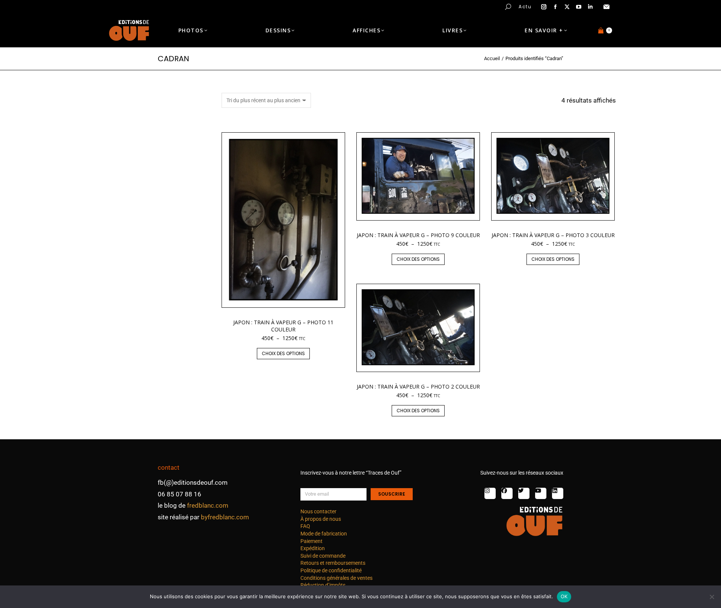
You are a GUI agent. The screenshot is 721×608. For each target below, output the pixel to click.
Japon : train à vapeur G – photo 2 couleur (418, 386)
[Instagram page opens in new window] (544, 7)
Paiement (311, 541)
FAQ (305, 526)
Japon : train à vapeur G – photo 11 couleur (283, 326)
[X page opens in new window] (567, 7)
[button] (111, 6)
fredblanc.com (207, 505)
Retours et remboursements (332, 563)
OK (564, 596)
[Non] (711, 596)
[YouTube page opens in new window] (579, 7)
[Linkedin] (557, 493)
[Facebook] (507, 493)
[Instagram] (490, 493)
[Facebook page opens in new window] (555, 7)
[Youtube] (540, 493)
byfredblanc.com (225, 517)
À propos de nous (320, 519)
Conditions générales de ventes (336, 578)
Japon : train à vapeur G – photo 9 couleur (418, 235)
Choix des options (283, 353)
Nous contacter (318, 511)
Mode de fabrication (323, 534)
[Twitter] (523, 493)
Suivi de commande (322, 556)
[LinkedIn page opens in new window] (590, 7)
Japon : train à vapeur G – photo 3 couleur (553, 235)
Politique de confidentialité (331, 570)
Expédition (312, 548)
